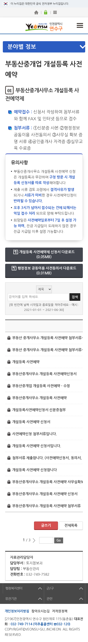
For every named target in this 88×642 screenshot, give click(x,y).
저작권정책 (59, 611)
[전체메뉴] (55, 12)
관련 (49, 598)
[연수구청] (36, 12)
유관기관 (10, 598)
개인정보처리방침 (17, 611)
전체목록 (70, 525)
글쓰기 (46, 525)
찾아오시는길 (40, 611)
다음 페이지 (33, 540)
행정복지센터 (13, 588)
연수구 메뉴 (80, 25)
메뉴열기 (47, 46)
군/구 (50, 588)
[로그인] (45, 12)
